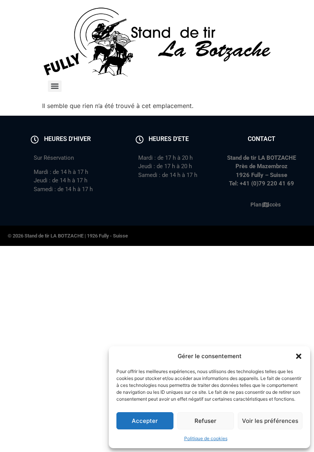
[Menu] (55, 86)
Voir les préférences (270, 420)
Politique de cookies (205, 438)
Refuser (205, 420)
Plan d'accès (265, 204)
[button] (299, 356)
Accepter (145, 420)
